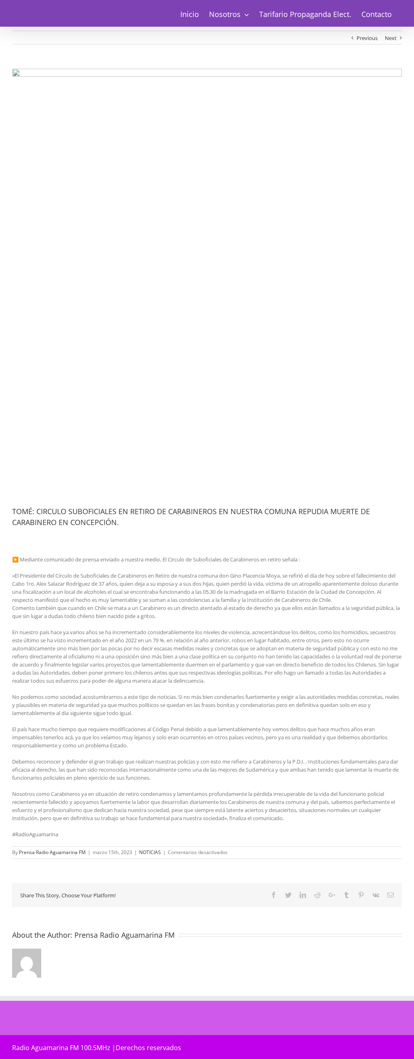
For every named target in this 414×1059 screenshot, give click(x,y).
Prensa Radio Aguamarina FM (52, 852)
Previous (367, 38)
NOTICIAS (150, 852)
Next (391, 38)
